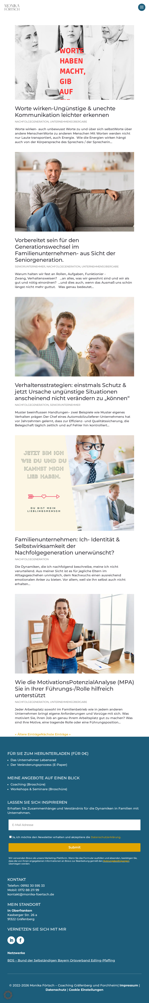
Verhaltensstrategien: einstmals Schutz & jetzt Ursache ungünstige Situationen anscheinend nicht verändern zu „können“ (73, 392)
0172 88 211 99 (28, 890)
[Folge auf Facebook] (20, 940)
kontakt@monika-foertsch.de (30, 894)
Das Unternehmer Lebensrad (33, 760)
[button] (8, 995)
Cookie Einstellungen (86, 990)
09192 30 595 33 (33, 885)
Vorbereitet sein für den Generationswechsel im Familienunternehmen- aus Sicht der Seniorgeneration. (65, 250)
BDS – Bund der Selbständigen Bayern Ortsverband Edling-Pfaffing (61, 960)
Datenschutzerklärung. (106, 837)
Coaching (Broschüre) (28, 784)
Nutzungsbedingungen (116, 861)
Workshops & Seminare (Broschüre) (39, 789)
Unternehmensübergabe (68, 121)
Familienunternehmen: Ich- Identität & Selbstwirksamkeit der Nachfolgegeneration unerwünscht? (67, 546)
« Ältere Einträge (28, 734)
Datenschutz (56, 990)
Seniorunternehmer (30, 266)
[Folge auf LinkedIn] (11, 940)
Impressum (129, 985)
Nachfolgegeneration (32, 121)
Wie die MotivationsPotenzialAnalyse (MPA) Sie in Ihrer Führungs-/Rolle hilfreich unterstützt (74, 689)
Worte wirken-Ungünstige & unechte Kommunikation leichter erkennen (65, 111)
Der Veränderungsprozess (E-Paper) (39, 765)
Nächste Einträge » (56, 734)
